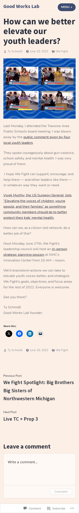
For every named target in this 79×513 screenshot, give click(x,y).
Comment (61, 491)
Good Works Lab (21, 6)
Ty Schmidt (15, 51)
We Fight (62, 51)
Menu (68, 7)
